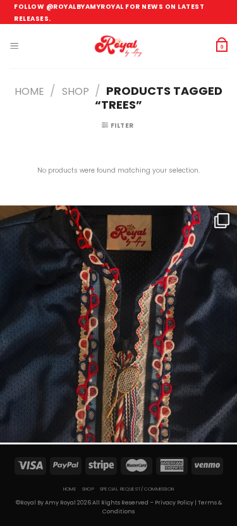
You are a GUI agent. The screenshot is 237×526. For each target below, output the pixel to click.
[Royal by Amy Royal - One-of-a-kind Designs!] (119, 46)
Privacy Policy (174, 502)
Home (29, 91)
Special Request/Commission (137, 489)
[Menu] (14, 46)
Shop (75, 91)
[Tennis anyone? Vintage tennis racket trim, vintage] (118, 324)
